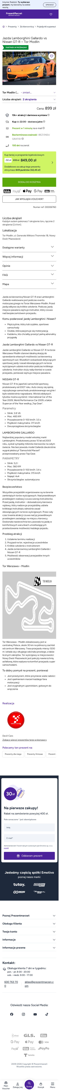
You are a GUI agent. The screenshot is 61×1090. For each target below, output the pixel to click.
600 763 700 (11, 983)
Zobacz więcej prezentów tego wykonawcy (24, 740)
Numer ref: (38, 207)
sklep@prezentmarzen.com (39, 983)
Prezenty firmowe (35, 754)
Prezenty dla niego (13, 754)
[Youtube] (35, 1014)
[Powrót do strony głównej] (3, 26)
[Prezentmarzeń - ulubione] (51, 14)
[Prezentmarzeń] (14, 14)
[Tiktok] (46, 1014)
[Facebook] (11, 1014)
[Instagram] (23, 1014)
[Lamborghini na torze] (29, 68)
